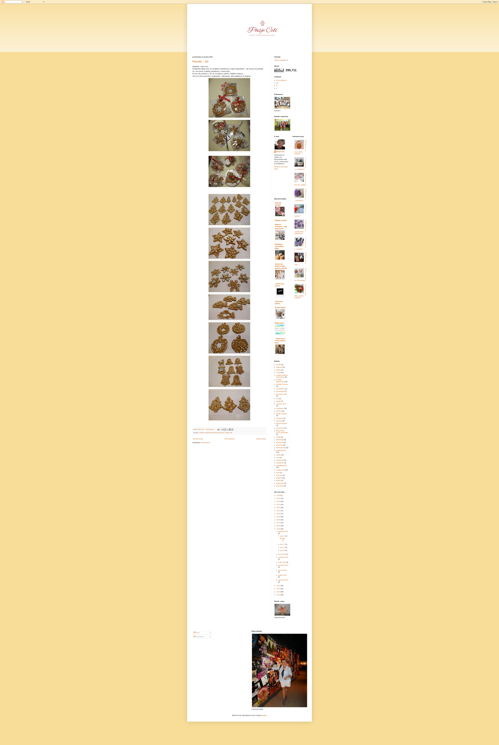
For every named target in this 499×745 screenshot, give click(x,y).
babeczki (279, 367)
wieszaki (279, 475)
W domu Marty (280, 307)
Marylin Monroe (281, 423)
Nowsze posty (198, 439)
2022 (279, 507)
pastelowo (279, 442)
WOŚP (278, 480)
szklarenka (280, 460)
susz (277, 457)
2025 (279, 498)
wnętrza (279, 478)
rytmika (278, 455)
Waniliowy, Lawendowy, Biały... (279, 246)
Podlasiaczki (280, 448)
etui (277, 399)
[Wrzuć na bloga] (225, 429)
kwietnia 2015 (283, 565)
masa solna (280, 428)
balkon (278, 370)
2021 (279, 511)
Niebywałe (280, 440)
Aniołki (278, 365)
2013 (279, 589)
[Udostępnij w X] (227, 429)
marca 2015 (282, 570)
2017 (279, 523)
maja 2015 (282, 562)
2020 (279, 514)
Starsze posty (261, 439)
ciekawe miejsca (282, 384)
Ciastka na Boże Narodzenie (208, 432)
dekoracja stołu (281, 394)
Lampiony (279, 418)
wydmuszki (280, 483)
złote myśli (280, 486)
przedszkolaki (281, 450)
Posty (197, 633)
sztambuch (280, 463)
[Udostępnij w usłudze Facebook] (230, 429)
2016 (279, 526)
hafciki (278, 401)
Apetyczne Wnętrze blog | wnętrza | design (281, 266)
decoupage (280, 391)
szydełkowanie (281, 465)
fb (276, 86)
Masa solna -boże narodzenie (282, 432)
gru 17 (282, 544)
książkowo (280, 408)
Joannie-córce (281, 404)
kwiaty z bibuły (281, 414)
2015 (279, 529)
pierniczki (221, 432)
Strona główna (229, 439)
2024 (279, 501)
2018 (279, 520)
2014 (279, 586)
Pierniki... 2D (200, 61)
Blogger (264, 715)
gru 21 (282, 536)
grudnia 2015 (283, 531)
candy (278, 372)
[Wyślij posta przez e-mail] (218, 429)
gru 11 (282, 547)
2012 (279, 592)
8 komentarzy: (210, 429)
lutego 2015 (282, 575)
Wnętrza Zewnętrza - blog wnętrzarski (281, 227)
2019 (279, 517)
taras (278, 473)
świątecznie (228, 432)
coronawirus (280, 389)
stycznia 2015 (283, 580)
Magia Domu (279, 323)
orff (277, 83)
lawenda (279, 421)
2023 (279, 505)
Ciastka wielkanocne (280, 380)
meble (278, 437)
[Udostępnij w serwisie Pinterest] (232, 429)
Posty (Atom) (205, 443)
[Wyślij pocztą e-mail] (222, 429)
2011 (279, 595)
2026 (279, 495)
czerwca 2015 (283, 557)
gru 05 (282, 550)
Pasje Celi (280, 152)
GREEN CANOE (281, 220)
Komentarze (199, 637)
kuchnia (279, 411)
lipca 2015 (282, 554)
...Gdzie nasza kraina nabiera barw (280, 341)
